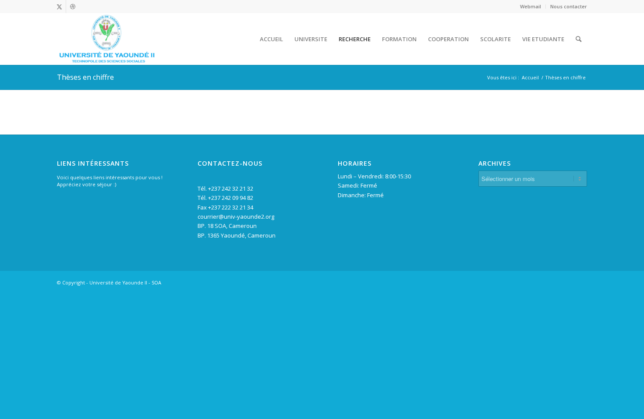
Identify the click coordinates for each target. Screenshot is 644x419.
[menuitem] (531, 6)
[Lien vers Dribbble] (72, 6)
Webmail (530, 6)
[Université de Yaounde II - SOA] (106, 39)
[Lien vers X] (59, 6)
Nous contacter (568, 6)
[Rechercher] (578, 39)
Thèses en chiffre (85, 77)
